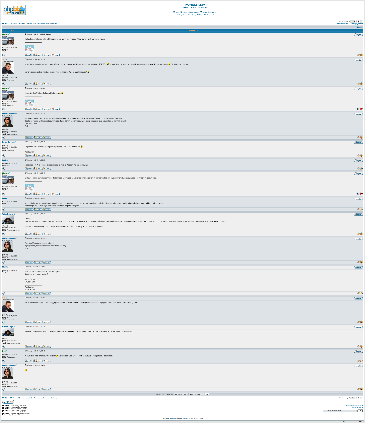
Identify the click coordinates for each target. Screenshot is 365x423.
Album (201, 15)
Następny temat (357, 24)
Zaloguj (192, 15)
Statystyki (213, 12)
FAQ (177, 12)
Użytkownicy (194, 12)
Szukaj (184, 12)
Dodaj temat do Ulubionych (354, 405)
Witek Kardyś (7, 214)
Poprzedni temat (342, 24)
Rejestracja (183, 15)
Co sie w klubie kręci (41, 24)
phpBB (172, 418)
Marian (5, 34)
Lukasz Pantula (8, 114)
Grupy (205, 12)
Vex (3, 60)
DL (3, 351)
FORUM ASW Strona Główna (13, 24)
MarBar (5, 267)
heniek (5, 160)
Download (210, 15)
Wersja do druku (357, 407)
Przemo (185, 418)
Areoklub (29, 24)
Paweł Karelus (8, 142)
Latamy (54, 24)
